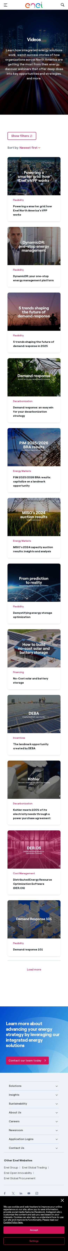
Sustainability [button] (18, 1103)
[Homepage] (34, 5)
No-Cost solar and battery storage (30, 680)
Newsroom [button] (16, 1130)
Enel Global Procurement (19, 1178)
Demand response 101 (28, 949)
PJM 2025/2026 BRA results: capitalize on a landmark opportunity (32, 481)
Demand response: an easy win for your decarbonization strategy (33, 411)
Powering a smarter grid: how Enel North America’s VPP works (32, 210)
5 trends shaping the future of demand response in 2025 (33, 344)
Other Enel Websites (18, 1160)
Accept (34, 1230)
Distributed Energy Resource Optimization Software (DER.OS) (32, 884)
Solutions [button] (15, 1086)
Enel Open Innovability (18, 1173)
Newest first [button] (29, 148)
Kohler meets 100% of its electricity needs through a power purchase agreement (31, 814)
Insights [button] (14, 1094)
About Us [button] (15, 1112)
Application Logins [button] (21, 1139)
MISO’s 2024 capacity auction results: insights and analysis (33, 549)
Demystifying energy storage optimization (32, 615)
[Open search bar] (62, 5)
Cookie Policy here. (13, 1222)
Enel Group (11, 1167)
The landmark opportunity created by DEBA (30, 746)
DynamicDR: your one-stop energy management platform (33, 278)
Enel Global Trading (34, 1167)
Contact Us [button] (16, 1148)
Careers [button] (14, 1121)
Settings (34, 1241)
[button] (5, 5)
